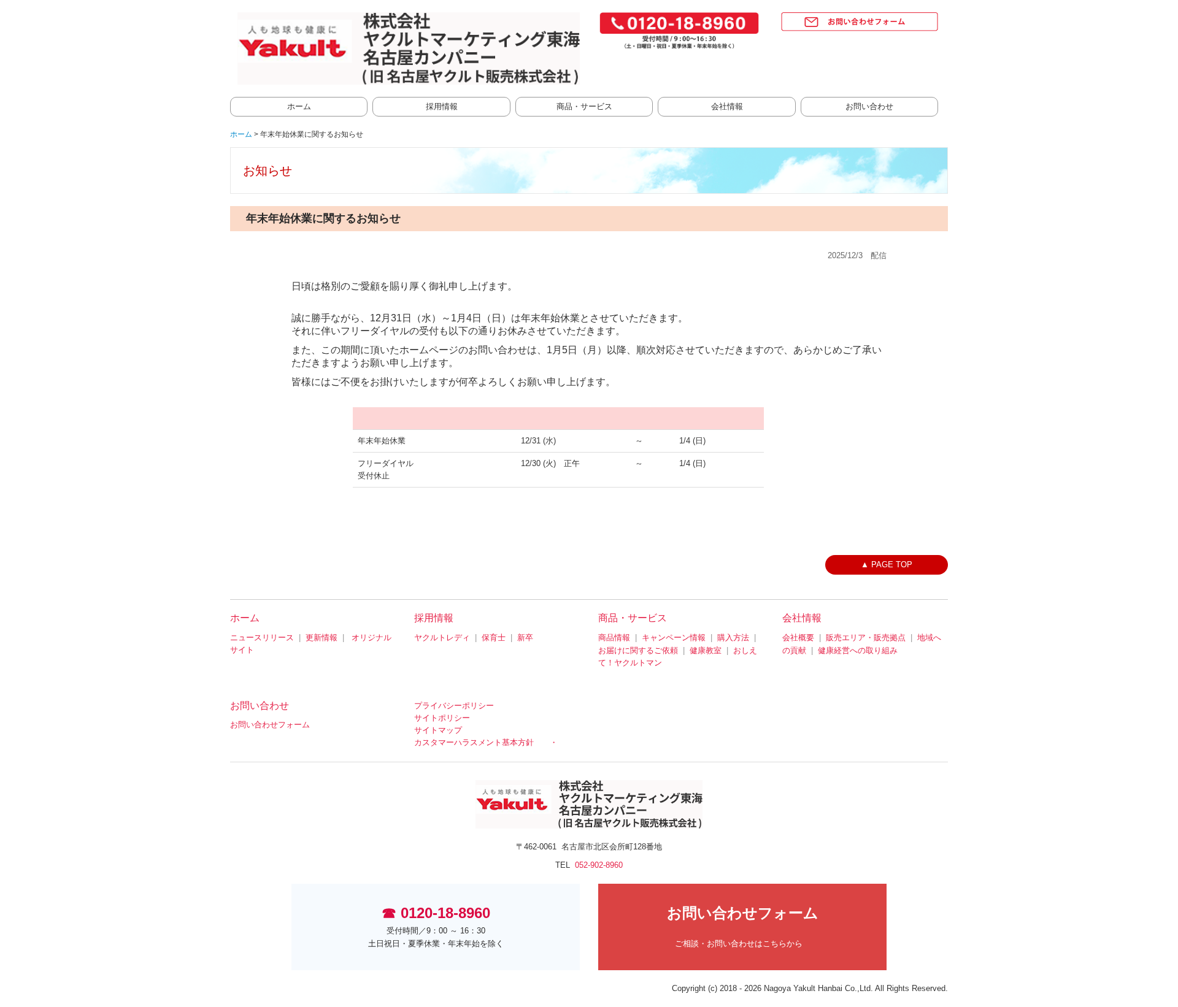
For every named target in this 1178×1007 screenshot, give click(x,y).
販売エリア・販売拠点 (866, 637)
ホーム (299, 106)
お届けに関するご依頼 (638, 650)
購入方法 (733, 637)
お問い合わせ (869, 106)
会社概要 (798, 637)
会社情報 (727, 106)
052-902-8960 (599, 865)
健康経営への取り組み (858, 650)
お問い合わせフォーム (270, 724)
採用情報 (442, 106)
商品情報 (614, 637)
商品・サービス (584, 106)
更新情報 (321, 637)
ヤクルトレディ (442, 637)
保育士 (494, 637)
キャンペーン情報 (674, 637)
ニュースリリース (262, 637)
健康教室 (706, 650)
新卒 (525, 637)
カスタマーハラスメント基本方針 (474, 742)
